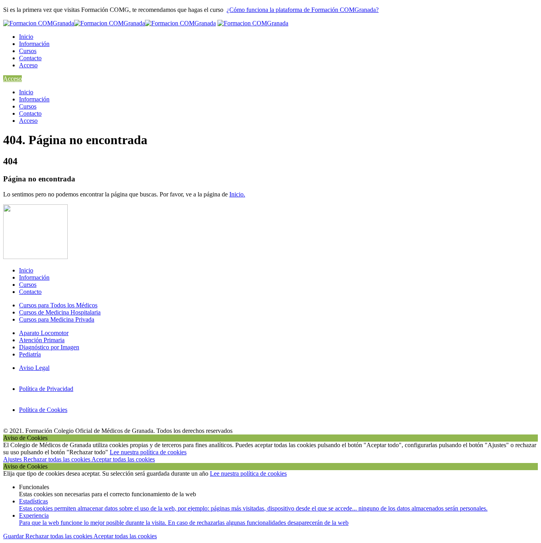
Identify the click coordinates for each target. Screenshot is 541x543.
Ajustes (13, 459)
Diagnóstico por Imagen (49, 347)
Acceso (28, 65)
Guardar (14, 536)
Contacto (30, 58)
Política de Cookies (43, 409)
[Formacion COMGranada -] (109, 23)
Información (34, 43)
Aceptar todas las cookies (123, 459)
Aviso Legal (34, 367)
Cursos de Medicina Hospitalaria (60, 312)
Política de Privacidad (46, 388)
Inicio (26, 36)
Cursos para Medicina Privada (56, 319)
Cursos (27, 51)
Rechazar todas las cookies (57, 459)
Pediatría (30, 354)
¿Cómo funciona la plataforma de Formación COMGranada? (303, 9)
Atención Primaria (42, 340)
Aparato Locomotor (44, 333)
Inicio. (237, 194)
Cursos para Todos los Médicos (58, 305)
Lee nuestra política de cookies (148, 452)
